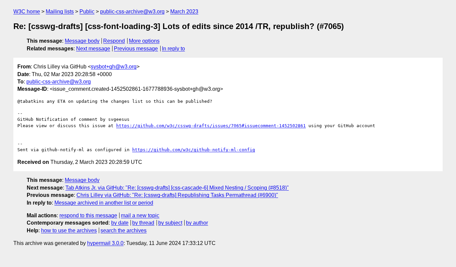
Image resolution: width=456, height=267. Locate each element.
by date (120, 223)
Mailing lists (60, 11)
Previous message (136, 48)
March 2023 (184, 11)
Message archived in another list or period (103, 203)
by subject (170, 223)
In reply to (173, 48)
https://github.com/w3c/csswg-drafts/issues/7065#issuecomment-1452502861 (211, 125)
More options (144, 41)
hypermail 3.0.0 (105, 243)
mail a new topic (140, 215)
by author (197, 223)
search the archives (123, 230)
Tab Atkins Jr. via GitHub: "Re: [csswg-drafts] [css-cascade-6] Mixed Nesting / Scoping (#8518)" (177, 188)
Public (86, 11)
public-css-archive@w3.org (132, 11)
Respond (114, 41)
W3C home (26, 11)
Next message (93, 48)
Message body (82, 41)
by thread (143, 223)
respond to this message (88, 215)
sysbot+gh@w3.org (114, 66)
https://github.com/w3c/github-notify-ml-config (193, 149)
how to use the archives (69, 230)
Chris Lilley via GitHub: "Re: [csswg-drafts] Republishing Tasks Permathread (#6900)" (177, 195)
